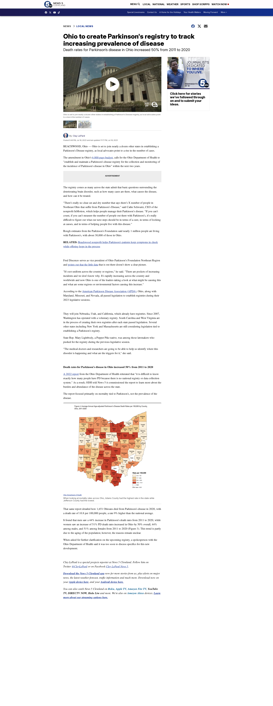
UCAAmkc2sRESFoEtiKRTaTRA (55, 12)
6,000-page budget (102, 157)
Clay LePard (79, 135)
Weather (172, 4)
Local (147, 4)
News (67, 26)
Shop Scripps (201, 4)
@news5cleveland (59, 12)
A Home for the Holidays (170, 12)
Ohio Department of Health (72, 495)
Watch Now (220, 4)
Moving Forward (210, 12)
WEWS (51, 12)
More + (224, 12)
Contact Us (152, 12)
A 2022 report (71, 374)
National (159, 4)
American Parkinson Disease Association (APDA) (109, 291)
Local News (84, 26)
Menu (134, 4)
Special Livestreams (136, 12)
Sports (185, 4)
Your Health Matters (192, 12)
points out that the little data (83, 264)
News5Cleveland (46, 12)
